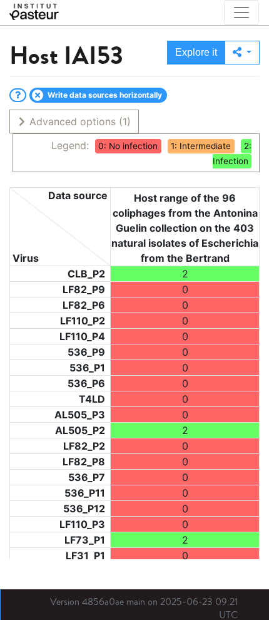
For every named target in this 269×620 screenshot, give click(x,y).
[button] (242, 53)
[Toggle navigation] (241, 12)
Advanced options (78, 121)
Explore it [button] (196, 52)
